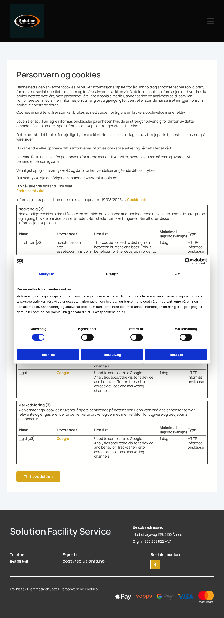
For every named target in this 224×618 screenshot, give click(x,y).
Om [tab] (177, 274)
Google (63, 372)
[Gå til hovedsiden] (33, 21)
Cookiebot (136, 199)
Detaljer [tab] (112, 274)
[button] (138, 21)
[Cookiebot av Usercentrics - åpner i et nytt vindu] (188, 261)
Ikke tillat (48, 354)
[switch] (87, 337)
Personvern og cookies (79, 589)
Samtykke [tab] (46, 274)
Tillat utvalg (112, 354)
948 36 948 (19, 561)
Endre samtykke (30, 190)
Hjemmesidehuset (42, 589)
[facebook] (155, 564)
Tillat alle (176, 354)
